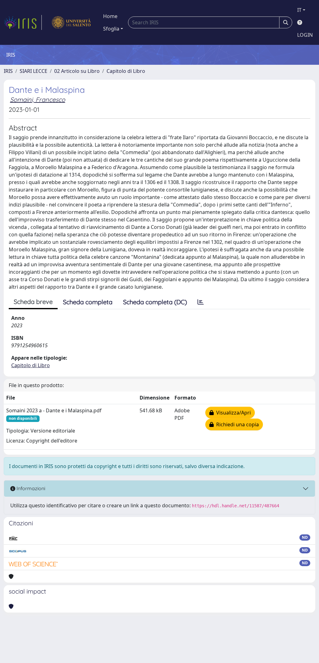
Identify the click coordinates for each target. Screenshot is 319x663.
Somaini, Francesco (37, 99)
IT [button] (299, 10)
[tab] (200, 302)
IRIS (8, 71)
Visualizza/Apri (232, 412)
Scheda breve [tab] (33, 301)
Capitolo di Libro (126, 71)
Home (110, 16)
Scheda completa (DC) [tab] (155, 302)
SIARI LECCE (33, 71)
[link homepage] (23, 22)
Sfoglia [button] (111, 28)
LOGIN (305, 34)
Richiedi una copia (236, 424)
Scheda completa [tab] (87, 302)
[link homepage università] (71, 22)
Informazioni (30, 488)
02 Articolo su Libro (77, 71)
